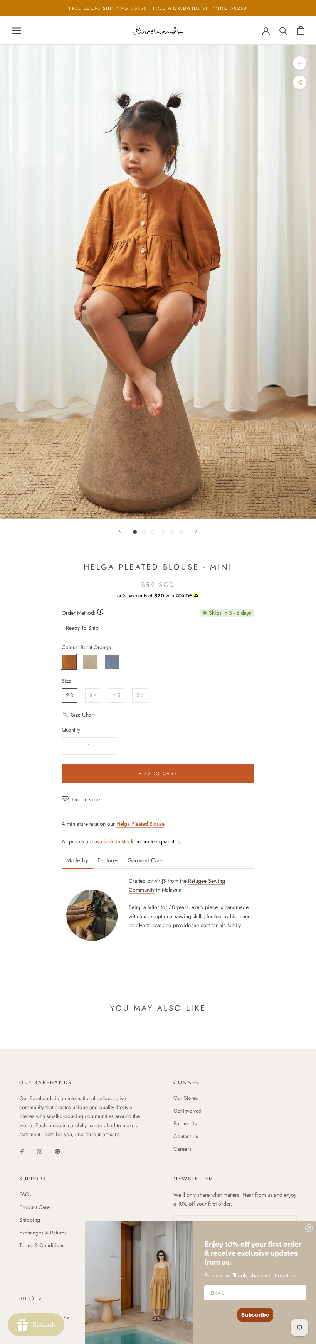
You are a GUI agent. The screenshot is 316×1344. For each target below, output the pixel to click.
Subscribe (255, 1314)
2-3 (69, 695)
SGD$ (27, 1298)
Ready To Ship (82, 628)
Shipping (29, 1220)
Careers (182, 1149)
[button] (78, 717)
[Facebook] (22, 1151)
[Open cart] (300, 30)
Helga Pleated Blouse (140, 824)
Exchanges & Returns (43, 1232)
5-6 (140, 695)
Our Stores (185, 1098)
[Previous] (120, 531)
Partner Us (185, 1123)
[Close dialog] (309, 1228)
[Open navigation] (16, 30)
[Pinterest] (57, 1151)
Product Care (34, 1207)
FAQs (25, 1194)
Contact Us (185, 1136)
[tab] (77, 857)
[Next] (196, 531)
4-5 (116, 695)
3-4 (93, 695)
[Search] (283, 30)
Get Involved (187, 1111)
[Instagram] (39, 1151)
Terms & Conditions (41, 1245)
